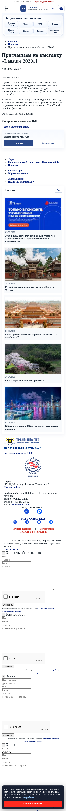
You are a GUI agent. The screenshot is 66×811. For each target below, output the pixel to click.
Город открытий (17, 162)
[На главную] (53, 8)
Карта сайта (11, 549)
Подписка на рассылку (21, 181)
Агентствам (48, 143)
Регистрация (47, 528)
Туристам (18, 143)
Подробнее (28, 797)
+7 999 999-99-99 (61, 8)
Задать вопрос (16, 178)
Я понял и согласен (33, 803)
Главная (13, 41)
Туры (11, 159)
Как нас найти (12, 487)
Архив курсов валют (44, 2)
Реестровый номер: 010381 (19, 453)
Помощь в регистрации (33, 531)
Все (59, 190)
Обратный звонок (18, 173)
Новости (13, 44)
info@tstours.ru (20, 504)
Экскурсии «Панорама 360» (44, 162)
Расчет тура (15, 170)
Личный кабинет (21, 528)
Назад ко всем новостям (15, 126)
